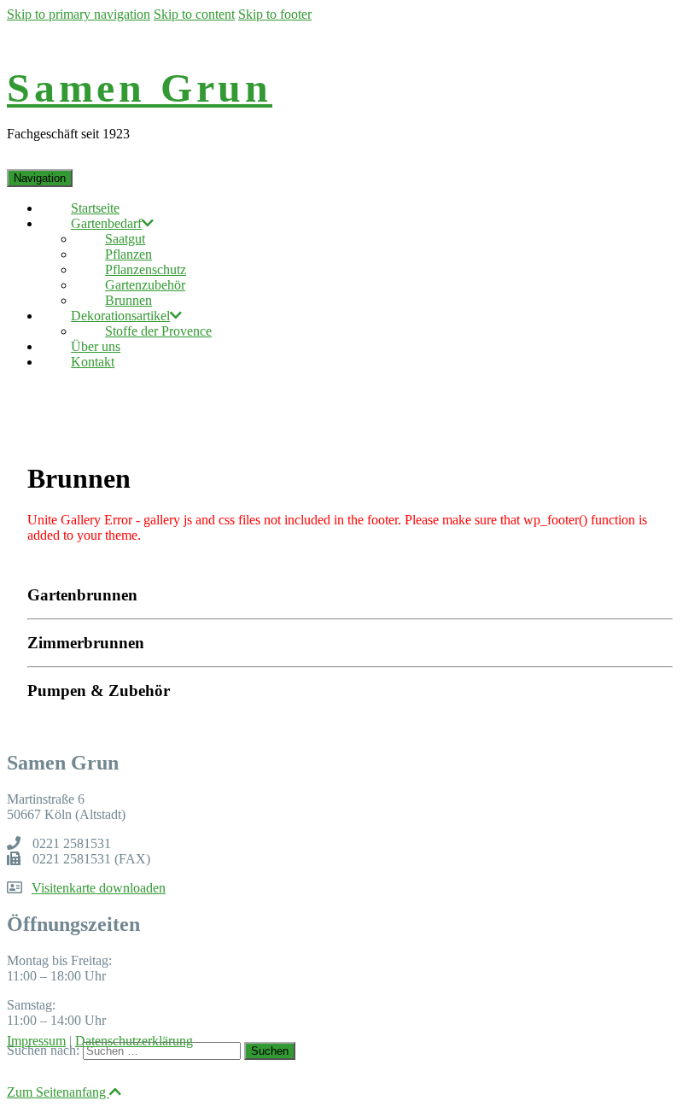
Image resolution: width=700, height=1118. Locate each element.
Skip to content (194, 14)
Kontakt (92, 361)
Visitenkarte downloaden (99, 888)
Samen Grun (139, 87)
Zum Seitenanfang (58, 1092)
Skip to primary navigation (78, 14)
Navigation (40, 178)
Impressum (36, 1040)
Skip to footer (275, 14)
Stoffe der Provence (158, 331)
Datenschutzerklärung (134, 1040)
